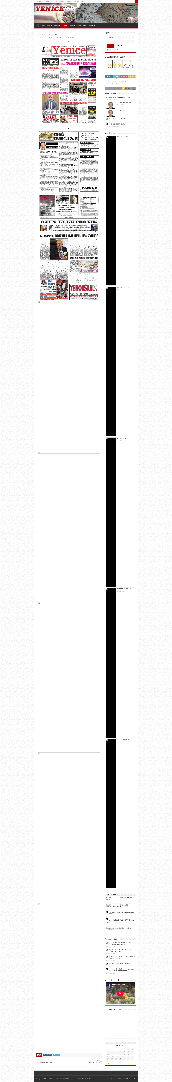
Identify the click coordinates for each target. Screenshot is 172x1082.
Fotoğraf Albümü (81, 25)
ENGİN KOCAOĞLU (123, 287)
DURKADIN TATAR (122, 137)
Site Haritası (62, 1)
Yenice (71, 25)
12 (116, 1054)
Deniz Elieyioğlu (44, 37)
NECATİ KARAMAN (46, 1061)
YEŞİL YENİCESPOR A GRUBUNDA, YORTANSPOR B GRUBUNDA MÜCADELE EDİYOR (120, 921)
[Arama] (136, 1)
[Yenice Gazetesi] (86, 13)
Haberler (56, 25)
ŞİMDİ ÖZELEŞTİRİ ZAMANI (117, 124)
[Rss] (119, 2)
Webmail (69, 1)
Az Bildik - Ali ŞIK (130, 1079)
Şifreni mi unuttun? (112, 50)
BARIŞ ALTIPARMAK (123, 739)
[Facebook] (120, 2)
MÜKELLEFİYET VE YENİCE (117, 119)
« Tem (107, 1063)
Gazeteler (64, 25)
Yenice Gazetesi (46, 25)
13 (120, 1054)
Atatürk (91, 25)
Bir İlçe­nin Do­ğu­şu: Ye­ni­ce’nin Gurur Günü (118, 97)
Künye (55, 1)
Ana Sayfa (37, 25)
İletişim (83, 1)
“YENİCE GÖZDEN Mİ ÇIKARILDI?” (119, 964)
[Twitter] (122, 2)
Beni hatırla (121, 46)
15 (128, 1054)
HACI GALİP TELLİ (122, 438)
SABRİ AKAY (121, 110)
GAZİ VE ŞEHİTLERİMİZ (124, 102)
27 (120, 1059)
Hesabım (76, 1)
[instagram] (124, 2)
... (92, 1079)
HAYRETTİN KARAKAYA (124, 589)
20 (120, 1056)
